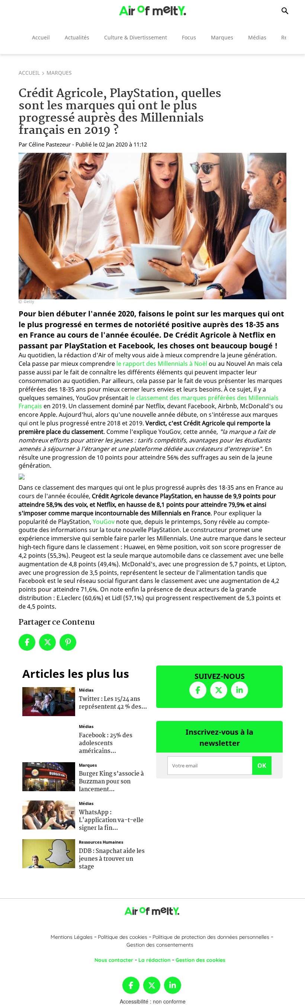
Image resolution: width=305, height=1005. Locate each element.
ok (261, 765)
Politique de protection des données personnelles (210, 937)
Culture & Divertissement (135, 37)
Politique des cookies (122, 937)
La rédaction (154, 960)
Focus (189, 37)
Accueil (41, 37)
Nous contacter (113, 960)
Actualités (77, 37)
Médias (257, 37)
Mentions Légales (72, 937)
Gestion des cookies (200, 960)
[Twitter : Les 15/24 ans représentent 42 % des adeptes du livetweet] (48, 701)
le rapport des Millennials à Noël (161, 364)
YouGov (104, 522)
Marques (222, 37)
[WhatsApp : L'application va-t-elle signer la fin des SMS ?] (48, 814)
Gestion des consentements (159, 944)
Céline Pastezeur (50, 144)
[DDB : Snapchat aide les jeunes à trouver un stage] (48, 853)
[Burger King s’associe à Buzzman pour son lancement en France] (48, 775)
